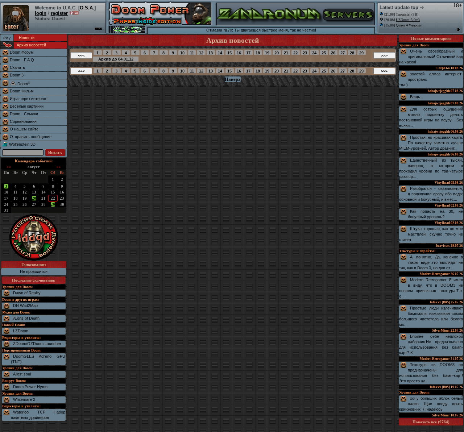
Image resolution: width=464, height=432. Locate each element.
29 (53, 204)
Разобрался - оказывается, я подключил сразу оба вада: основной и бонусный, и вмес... (431, 194)
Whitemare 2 (24, 399)
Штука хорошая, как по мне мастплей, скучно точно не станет (431, 234)
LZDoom (20, 331)
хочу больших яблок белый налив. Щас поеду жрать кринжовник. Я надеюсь (431, 403)
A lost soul (22, 374)
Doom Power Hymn (30, 387)
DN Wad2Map (25, 305)
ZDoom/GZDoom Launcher (37, 343)
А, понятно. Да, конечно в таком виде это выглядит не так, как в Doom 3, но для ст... (431, 262)
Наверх (233, 79)
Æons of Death (26, 318)
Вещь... (416, 97)
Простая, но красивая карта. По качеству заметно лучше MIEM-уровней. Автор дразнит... (431, 142)
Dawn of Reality (27, 293)
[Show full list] (458, 29)
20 (34, 198)
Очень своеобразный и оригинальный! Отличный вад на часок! (431, 56)
